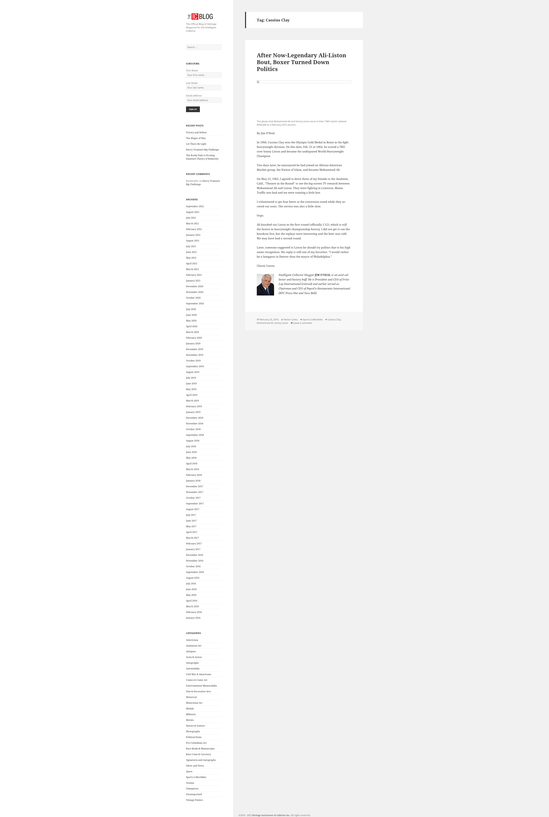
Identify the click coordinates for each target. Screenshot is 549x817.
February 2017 (194, 543)
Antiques (191, 651)
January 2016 (193, 617)
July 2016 (191, 583)
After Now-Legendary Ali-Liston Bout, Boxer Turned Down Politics (301, 62)
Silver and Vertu (195, 765)
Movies (190, 720)
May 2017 (191, 526)
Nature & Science (195, 725)
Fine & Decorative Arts (198, 691)
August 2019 (192, 372)
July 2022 (191, 217)
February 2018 (194, 475)
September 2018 (195, 435)
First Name (192, 70)
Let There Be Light (196, 143)
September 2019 (195, 366)
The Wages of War (196, 138)
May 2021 (191, 257)
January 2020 (193, 343)
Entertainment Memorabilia (201, 685)
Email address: (194, 95)
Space (189, 771)
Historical (191, 697)
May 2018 (191, 457)
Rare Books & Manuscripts (200, 748)
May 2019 (191, 389)
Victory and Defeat (196, 132)
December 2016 (194, 555)
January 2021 (193, 280)
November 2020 (194, 292)
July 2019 (191, 377)
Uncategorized (194, 794)
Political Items (194, 737)
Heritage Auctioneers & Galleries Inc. (271, 815)
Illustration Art (194, 702)
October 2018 (193, 429)
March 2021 (192, 269)
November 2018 (194, 423)
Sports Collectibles (196, 777)
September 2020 (195, 303)
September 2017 (195, 503)
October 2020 (193, 297)
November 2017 (194, 492)
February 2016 (194, 612)
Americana (192, 640)
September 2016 (195, 572)
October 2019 (193, 360)
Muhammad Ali (265, 322)
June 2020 (191, 314)
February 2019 (194, 406)
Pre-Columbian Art (196, 742)
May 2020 (191, 320)
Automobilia (192, 668)
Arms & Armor (194, 657)
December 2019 (194, 349)
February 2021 (194, 274)
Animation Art (194, 645)
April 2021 (191, 263)
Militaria (191, 714)
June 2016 (191, 589)
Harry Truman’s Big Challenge (202, 149)
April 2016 (191, 600)
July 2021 (191, 246)
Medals (190, 708)
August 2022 (192, 212)
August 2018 (192, 440)
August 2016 (192, 577)
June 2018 (191, 452)
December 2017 (194, 486)
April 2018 (191, 463)
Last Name (192, 83)
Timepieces (192, 788)
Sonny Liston (281, 322)
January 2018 (193, 480)
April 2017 (191, 532)
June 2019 (191, 383)
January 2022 (193, 234)
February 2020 (194, 337)
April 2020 (191, 326)
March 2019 (192, 400)
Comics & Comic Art (196, 680)
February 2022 (194, 229)
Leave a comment (302, 322)
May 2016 (191, 595)
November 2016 (194, 560)
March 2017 (192, 537)
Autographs (192, 662)
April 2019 (191, 394)
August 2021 (192, 240)
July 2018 (191, 446)
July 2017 (191, 515)
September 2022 (195, 206)
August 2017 (192, 509)
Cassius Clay (334, 319)
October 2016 (193, 566)
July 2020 (191, 309)
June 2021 (191, 252)
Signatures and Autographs (201, 760)
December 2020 (194, 286)
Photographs (193, 731)
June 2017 (191, 520)
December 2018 (194, 417)
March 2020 (192, 332)
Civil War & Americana (198, 674)
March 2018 (192, 469)
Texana (190, 782)
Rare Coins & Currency (198, 754)
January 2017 (193, 549)
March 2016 (192, 606)
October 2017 (193, 497)
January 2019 (193, 412)
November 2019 (194, 354)
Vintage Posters (194, 800)
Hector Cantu (290, 319)
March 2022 (192, 223)
